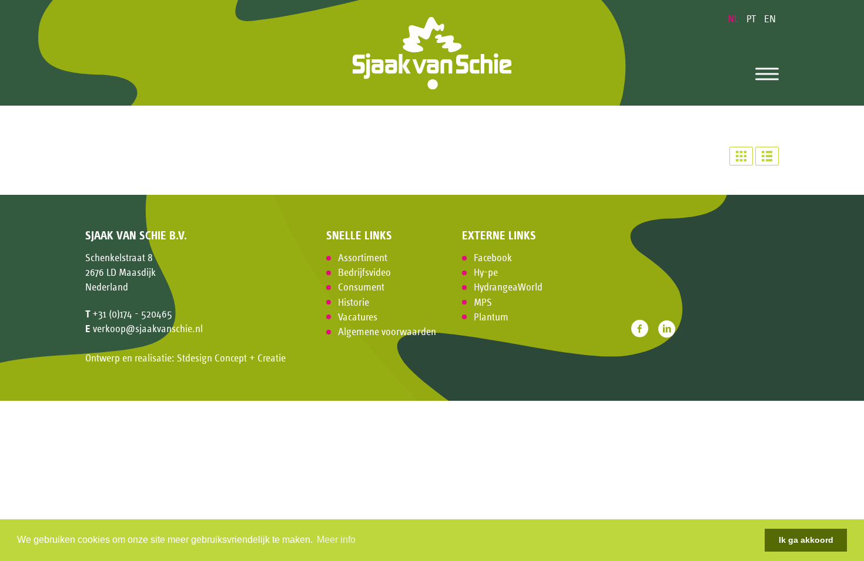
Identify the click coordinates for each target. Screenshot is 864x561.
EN (770, 19)
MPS (483, 302)
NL (734, 19)
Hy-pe (486, 272)
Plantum (491, 317)
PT (752, 19)
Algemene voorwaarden (387, 331)
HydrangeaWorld (508, 287)
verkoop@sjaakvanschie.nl (148, 328)
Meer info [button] (336, 540)
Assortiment (362, 257)
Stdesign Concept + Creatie (231, 358)
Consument (361, 287)
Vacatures (357, 317)
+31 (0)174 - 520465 (132, 314)
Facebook (493, 257)
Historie (353, 302)
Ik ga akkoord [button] (806, 540)
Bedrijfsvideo (364, 272)
